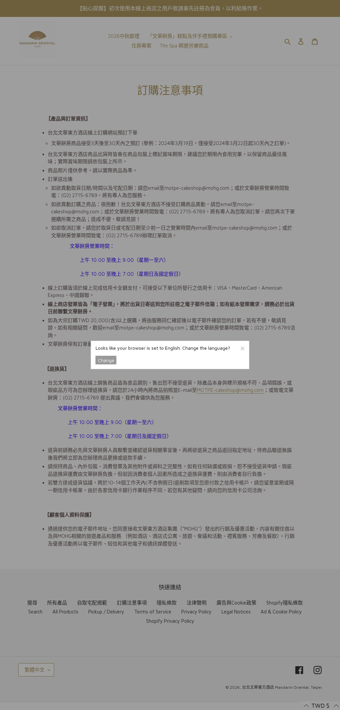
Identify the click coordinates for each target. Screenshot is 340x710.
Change (106, 360)
